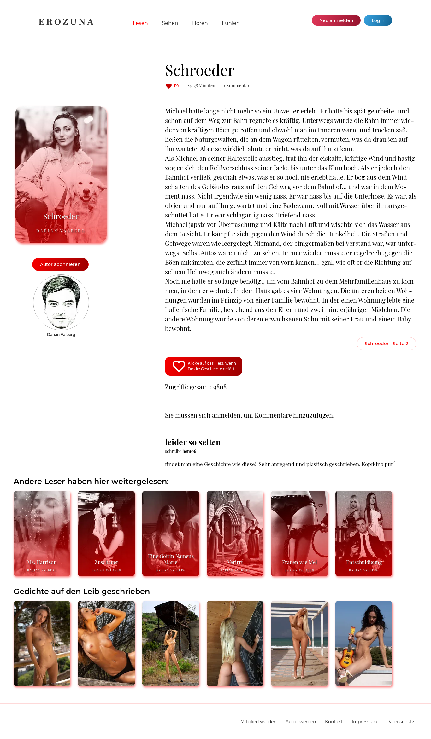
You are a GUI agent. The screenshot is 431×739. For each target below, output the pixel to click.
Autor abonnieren (60, 264)
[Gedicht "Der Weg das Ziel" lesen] (170, 683)
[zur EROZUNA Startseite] (66, 23)
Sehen (170, 23)
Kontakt (334, 722)
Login (378, 20)
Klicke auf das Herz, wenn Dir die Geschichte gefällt (212, 366)
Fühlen (231, 23)
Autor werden (301, 722)
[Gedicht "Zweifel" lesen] (106, 683)
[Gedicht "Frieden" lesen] (42, 683)
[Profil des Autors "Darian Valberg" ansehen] (61, 277)
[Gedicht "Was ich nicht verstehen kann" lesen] (235, 683)
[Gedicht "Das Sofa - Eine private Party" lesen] (363, 683)
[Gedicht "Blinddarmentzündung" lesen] (299, 683)
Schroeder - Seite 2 (386, 343)
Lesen (140, 23)
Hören (200, 23)
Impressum (364, 722)
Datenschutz (400, 722)
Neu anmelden (336, 20)
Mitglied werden (258, 722)
